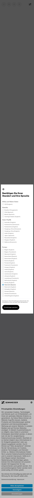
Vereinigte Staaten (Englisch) (12, 216)
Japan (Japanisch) (9, 235)
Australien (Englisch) (10, 222)
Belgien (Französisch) (10, 252)
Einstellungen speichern (11, 307)
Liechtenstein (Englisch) (11, 274)
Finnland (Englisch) (9, 263)
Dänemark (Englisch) (10, 254)
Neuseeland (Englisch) (10, 237)
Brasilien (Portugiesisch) (11, 210)
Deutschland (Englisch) (10, 258)
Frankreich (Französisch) (11, 265)
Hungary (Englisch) (9, 267)
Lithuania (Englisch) (9, 276)
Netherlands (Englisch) (10, 280)
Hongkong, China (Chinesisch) (12, 229)
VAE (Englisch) (8, 204)
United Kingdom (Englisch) (11, 295)
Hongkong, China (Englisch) (12, 231)
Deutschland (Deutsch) (10, 256)
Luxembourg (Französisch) (11, 278)
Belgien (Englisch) (9, 249)
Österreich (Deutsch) (10, 285)
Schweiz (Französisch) (10, 293)
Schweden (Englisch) (10, 289)
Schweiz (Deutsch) (9, 291)
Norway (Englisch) (9, 282)
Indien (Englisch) (9, 233)
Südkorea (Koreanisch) (10, 242)
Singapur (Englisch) (9, 240)
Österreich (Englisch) (10, 287)
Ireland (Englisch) (9, 269)
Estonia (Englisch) (9, 260)
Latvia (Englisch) (8, 271)
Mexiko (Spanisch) (9, 214)
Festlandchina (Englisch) (11, 226)
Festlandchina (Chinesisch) (11, 224)
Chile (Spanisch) (8, 212)
